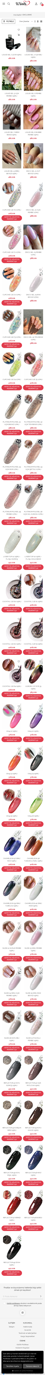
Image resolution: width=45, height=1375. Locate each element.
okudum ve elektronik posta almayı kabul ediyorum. (24, 1304)
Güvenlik (27, 1330)
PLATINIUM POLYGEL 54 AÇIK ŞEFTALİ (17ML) (33, 468)
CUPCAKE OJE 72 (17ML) (12, 295)
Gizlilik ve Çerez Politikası (23, 1371)
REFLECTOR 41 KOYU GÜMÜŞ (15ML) (12, 1084)
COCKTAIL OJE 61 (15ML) (33, 601)
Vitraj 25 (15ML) (11, 816)
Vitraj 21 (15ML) (11, 731)
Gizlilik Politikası (22, 1345)
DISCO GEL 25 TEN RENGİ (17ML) (33, 338)
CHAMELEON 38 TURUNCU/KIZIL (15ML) (33, 859)
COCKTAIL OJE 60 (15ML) (11, 601)
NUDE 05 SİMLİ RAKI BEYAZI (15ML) (33, 994)
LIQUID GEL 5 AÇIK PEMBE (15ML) (12, 94)
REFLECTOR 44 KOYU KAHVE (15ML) (33, 1129)
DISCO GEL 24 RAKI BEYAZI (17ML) (33, 296)
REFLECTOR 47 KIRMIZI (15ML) (11, 1219)
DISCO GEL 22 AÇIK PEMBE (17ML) (33, 211)
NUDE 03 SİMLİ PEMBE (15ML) (33, 949)
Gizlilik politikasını (13, 1303)
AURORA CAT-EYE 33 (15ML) (33, 687)
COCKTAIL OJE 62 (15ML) (11, 644)
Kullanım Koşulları (22, 1348)
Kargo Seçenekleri (28, 1336)
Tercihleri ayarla (12, 1366)
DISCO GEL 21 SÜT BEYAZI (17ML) (33, 172)
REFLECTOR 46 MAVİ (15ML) (33, 1174)
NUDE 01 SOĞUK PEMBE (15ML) (11, 949)
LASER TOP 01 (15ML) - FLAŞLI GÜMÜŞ (11, 558)
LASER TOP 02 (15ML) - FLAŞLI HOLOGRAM (33, 558)
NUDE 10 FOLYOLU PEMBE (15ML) (33, 1039)
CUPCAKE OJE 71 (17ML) (12, 252)
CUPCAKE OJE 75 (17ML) (33, 379)
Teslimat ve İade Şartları (28, 1333)
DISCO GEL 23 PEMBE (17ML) (33, 253)
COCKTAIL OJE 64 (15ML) (11, 686)
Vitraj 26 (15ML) (33, 816)
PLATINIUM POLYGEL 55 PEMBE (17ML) (12, 513)
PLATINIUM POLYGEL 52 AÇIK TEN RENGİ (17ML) (33, 423)
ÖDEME (22, 1341)
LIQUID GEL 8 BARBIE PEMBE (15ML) (33, 133)
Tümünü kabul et (32, 1366)
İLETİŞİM (11, 1323)
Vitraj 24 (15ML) (33, 774)
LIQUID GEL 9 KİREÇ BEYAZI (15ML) (11, 172)
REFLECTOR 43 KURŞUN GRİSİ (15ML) (11, 1129)
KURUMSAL (27, 1323)
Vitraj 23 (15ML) (11, 774)
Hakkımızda (27, 1327)
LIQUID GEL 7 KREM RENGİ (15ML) (11, 133)
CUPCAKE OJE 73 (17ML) (12, 337)
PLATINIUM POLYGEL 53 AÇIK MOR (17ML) (12, 468)
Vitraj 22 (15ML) (33, 731)
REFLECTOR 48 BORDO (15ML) (33, 1219)
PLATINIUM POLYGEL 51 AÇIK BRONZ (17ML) (12, 423)
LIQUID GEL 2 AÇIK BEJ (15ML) (33, 56)
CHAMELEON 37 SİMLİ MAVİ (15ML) (11, 859)
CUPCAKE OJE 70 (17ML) (11, 210)
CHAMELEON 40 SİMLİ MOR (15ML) (33, 904)
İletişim (11, 1327)
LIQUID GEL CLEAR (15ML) (12, 55)
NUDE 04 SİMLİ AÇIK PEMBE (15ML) (12, 994)
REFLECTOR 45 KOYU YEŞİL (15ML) (12, 1174)
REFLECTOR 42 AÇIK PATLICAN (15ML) (33, 1084)
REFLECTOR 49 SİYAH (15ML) (12, 1263)
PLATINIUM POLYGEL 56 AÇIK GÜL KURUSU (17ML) (33, 513)
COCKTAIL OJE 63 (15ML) (33, 644)
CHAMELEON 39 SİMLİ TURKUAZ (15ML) (11, 904)
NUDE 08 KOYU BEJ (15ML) (11, 1039)
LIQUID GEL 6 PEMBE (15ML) (33, 94)
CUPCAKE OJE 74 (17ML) (12, 379)
